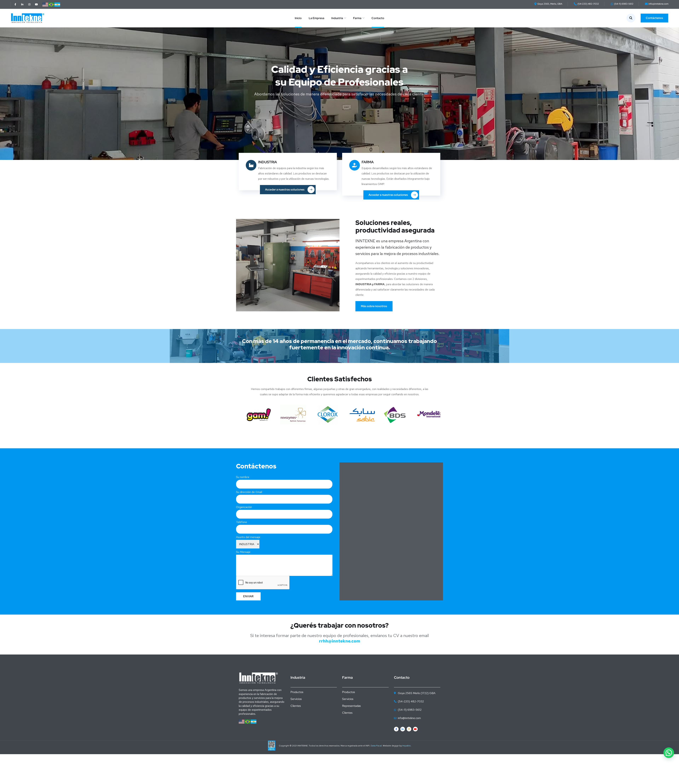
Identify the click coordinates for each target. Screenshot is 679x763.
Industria (337, 18)
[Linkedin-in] (22, 4)
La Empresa (316, 18)
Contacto (378, 18)
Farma (357, 18)
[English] (45, 4)
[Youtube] (36, 4)
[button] (668, 752)
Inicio (298, 18)
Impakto (406, 745)
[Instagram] (29, 4)
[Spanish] (57, 4)
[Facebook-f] (15, 4)
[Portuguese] (51, 4)
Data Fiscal (376, 745)
